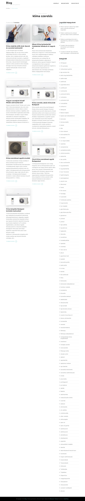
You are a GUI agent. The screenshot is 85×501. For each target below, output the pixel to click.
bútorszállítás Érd (65, 134)
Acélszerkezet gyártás (66, 69)
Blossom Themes (54, 499)
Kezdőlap (56, 3)
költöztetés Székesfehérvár (67, 284)
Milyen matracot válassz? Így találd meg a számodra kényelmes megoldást (69, 28)
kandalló (62, 259)
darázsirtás (63, 156)
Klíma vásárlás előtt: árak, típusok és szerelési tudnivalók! (18, 47)
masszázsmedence (65, 327)
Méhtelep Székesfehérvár (67, 334)
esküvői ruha (63, 181)
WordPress (66, 499)
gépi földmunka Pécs (65, 212)
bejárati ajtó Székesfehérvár (67, 116)
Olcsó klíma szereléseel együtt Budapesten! (43, 160)
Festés (62, 187)
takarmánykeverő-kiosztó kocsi (68, 450)
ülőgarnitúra (63, 475)
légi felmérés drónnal (65, 309)
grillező (62, 221)
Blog (9, 3)
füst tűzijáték (63, 206)
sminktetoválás (64, 413)
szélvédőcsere (64, 435)
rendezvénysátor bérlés (66, 397)
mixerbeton (63, 341)
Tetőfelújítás (63, 469)
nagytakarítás (63, 360)
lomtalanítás (63, 321)
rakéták (62, 388)
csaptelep (63, 144)
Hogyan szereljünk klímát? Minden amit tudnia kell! (15, 102)
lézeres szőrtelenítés (65, 318)
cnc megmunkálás (65, 141)
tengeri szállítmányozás (66, 457)
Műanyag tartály (64, 351)
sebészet (62, 404)
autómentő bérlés (65, 94)
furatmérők (63, 197)
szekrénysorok (64, 428)
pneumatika (63, 379)
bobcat (62, 125)
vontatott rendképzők (66, 488)
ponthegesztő (64, 382)
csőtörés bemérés (65, 153)
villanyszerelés (64, 485)
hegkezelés (63, 231)
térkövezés (63, 466)
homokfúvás (63, 237)
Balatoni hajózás (64, 112)
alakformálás (63, 78)
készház (62, 271)
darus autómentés (65, 162)
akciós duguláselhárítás (66, 75)
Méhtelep (63, 330)
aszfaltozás (63, 81)
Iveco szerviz (63, 249)
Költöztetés (63, 281)
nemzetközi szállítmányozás (67, 372)
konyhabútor (63, 290)
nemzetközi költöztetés (66, 369)
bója (61, 128)
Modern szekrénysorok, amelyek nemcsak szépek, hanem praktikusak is (69, 34)
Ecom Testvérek (64, 172)
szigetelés (63, 441)
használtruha (63, 228)
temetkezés (63, 453)
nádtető (62, 357)
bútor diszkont (64, 131)
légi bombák (63, 306)
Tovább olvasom (10, 72)
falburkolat (63, 184)
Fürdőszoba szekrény (65, 200)
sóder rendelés (64, 416)
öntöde (62, 376)
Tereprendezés (64, 463)
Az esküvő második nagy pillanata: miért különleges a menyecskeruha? (69, 52)
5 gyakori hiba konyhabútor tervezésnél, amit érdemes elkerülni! (67, 47)
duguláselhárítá (64, 165)
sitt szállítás (63, 410)
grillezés (62, 218)
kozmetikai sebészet (65, 296)
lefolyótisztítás (64, 302)
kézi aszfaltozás (64, 274)
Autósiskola (63, 97)
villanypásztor (64, 481)
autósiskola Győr (64, 100)
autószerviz (63, 106)
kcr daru (62, 268)
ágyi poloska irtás (64, 72)
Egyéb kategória (64, 175)
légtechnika (63, 312)
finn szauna (63, 190)
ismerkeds (63, 246)
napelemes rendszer (65, 363)
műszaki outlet (64, 354)
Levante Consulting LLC (66, 315)
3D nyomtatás (64, 66)
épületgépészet (64, 178)
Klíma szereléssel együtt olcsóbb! (18, 158)
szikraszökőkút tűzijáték (66, 444)
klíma (7, 44)
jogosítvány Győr (64, 256)
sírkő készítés (63, 407)
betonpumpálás (64, 122)
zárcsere (62, 491)
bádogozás (63, 109)
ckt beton (62, 137)
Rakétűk (62, 391)
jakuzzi (62, 253)
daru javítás (63, 159)
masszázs (62, 324)
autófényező (63, 88)
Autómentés (63, 91)
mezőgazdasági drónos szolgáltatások (66, 337)
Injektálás (62, 243)
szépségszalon (64, 438)
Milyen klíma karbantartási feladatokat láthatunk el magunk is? (43, 46)
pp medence (63, 385)
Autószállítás (63, 103)
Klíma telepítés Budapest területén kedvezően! (15, 210)
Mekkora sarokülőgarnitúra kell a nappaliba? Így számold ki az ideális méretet (69, 41)
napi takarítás (63, 366)
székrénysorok (64, 432)
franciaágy (63, 193)
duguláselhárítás (64, 169)
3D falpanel (63, 63)
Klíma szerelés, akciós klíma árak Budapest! (43, 104)
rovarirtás (62, 400)
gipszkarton (63, 215)
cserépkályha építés (65, 150)
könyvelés (63, 293)
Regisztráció (75, 3)
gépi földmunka (64, 209)
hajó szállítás (63, 225)
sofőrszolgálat (64, 419)
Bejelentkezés (65, 3)
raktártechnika (64, 394)
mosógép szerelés (65, 344)
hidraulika (62, 234)
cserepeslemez (64, 147)
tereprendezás (64, 460)
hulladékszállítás (64, 240)
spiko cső (62, 422)
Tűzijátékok (63, 472)
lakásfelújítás (63, 299)
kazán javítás (63, 265)
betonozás (63, 119)
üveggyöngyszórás (65, 478)
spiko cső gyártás (64, 425)
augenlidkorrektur (65, 84)
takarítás (62, 447)
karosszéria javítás (65, 262)
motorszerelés (64, 348)
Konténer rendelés (65, 287)
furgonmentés (64, 203)
